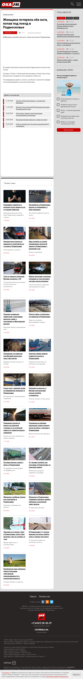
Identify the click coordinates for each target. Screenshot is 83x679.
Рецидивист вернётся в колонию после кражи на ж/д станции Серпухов (14, 207)
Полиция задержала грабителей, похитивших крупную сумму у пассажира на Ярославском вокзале (14, 319)
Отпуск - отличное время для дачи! (70, 111)
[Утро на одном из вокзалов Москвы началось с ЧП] (14, 274)
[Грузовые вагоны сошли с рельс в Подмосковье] (14, 460)
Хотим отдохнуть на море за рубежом (70, 100)
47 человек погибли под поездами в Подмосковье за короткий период (40, 465)
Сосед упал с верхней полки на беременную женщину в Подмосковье (14, 390)
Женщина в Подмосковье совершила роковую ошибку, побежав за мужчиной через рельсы (40, 500)
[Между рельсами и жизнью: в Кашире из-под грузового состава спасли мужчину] (40, 274)
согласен (6, 672)
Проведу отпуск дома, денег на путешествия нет (70, 117)
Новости (33, 596)
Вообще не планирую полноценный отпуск (68, 123)
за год (76, 18)
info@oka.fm (41, 629)
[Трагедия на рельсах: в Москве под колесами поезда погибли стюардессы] (40, 385)
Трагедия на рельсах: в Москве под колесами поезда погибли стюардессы (37, 391)
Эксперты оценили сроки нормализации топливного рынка (68, 35)
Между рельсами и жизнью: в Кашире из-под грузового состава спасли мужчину (40, 279)
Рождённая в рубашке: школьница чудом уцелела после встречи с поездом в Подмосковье (39, 426)
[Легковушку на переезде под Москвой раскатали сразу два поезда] (14, 351)
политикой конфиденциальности (57, 676)
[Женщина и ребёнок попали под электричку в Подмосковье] (14, 494)
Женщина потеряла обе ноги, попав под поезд (31, 120)
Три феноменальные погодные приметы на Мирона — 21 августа (68, 52)
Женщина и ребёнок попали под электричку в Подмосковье (14, 499)
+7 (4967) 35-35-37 (41, 622)
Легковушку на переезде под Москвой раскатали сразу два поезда (12, 356)
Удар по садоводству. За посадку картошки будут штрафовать (32, 125)
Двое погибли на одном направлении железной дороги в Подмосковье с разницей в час (38, 245)
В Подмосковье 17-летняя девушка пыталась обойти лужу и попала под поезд (39, 534)
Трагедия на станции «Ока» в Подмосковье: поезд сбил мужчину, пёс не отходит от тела (14, 535)
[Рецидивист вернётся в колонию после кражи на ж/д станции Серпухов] (14, 202)
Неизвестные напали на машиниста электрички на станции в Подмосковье (13, 244)
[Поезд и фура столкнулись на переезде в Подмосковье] (40, 311)
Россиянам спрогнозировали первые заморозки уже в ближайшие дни (67, 26)
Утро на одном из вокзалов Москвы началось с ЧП (13, 278)
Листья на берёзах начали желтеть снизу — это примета (68, 44)
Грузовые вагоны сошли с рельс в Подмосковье (13, 464)
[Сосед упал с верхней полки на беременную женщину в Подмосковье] (14, 385)
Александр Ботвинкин (34, 32)
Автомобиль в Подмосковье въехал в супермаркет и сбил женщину (39, 207)
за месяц (69, 18)
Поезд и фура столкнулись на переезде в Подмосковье (39, 315)
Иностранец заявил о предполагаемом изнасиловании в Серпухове (29, 114)
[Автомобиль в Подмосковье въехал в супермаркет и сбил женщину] (40, 202)
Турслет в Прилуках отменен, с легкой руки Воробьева (30, 102)
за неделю (61, 18)
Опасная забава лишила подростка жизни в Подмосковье (38, 356)
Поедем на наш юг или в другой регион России (69, 105)
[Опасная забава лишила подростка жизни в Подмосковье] (40, 351)
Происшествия (8, 14)
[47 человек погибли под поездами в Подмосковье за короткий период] (40, 460)
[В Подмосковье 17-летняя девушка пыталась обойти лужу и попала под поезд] (40, 529)
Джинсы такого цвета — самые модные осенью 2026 (67, 61)
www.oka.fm (71, 667)
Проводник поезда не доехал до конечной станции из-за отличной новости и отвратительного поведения (14, 428)
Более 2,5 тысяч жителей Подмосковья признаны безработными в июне (32, 108)
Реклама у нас (44, 596)
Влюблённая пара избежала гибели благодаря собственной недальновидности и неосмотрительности (14, 573)
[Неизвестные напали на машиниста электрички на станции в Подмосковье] (14, 239)
